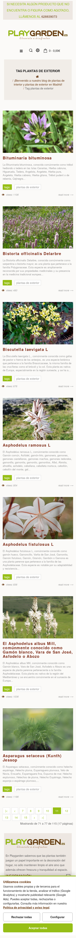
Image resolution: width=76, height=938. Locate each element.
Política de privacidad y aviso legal (26, 907)
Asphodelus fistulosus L (28, 544)
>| (43, 817)
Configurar (57, 917)
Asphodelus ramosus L (27, 445)
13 (6, 817)
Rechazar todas (21, 917)
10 (47, 811)
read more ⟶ (65, 194)
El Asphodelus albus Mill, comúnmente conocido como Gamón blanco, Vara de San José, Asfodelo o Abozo (38, 649)
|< (6, 811)
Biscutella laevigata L (25, 349)
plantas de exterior (27, 187)
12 (66, 811)
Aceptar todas (38, 928)
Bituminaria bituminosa (27, 158)
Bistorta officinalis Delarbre (32, 253)
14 (16, 817)
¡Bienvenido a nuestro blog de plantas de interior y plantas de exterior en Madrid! (39, 82)
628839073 (49, 16)
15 (25, 817)
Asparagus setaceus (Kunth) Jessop (32, 758)
